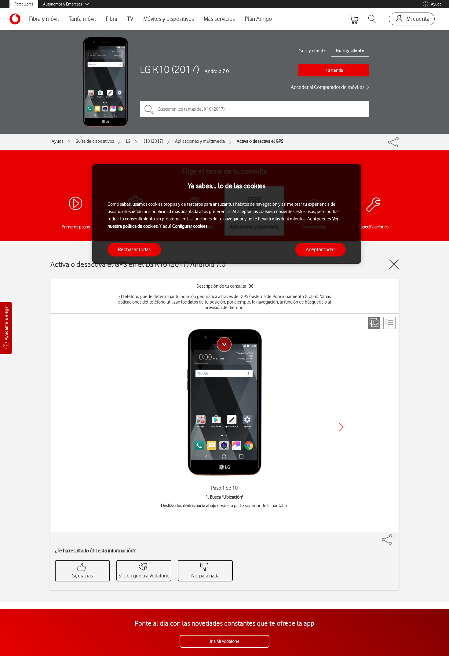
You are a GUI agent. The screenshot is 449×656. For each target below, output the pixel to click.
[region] (226, 214)
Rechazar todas (134, 249)
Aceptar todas (320, 249)
